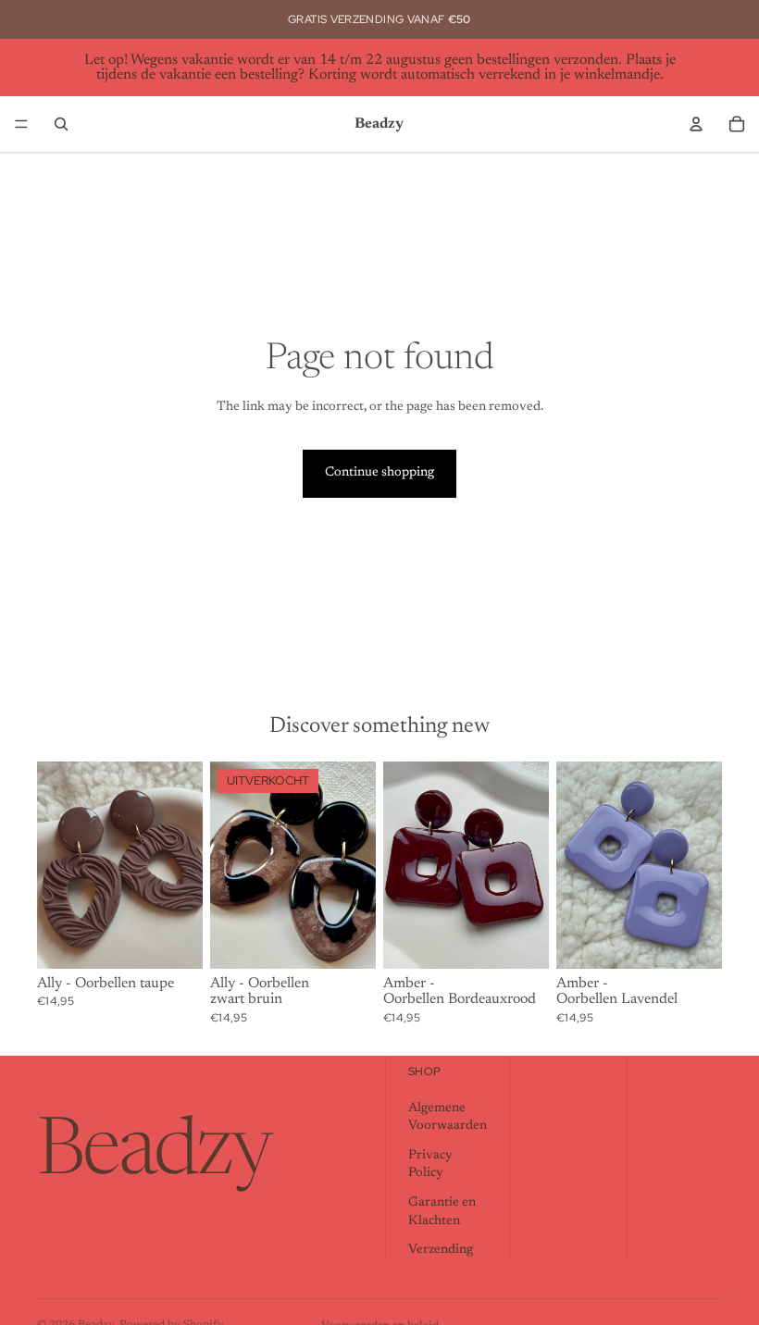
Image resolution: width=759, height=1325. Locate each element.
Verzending (440, 1250)
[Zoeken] (61, 124)
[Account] (696, 124)
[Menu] (21, 124)
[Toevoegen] (174, 940)
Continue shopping (379, 472)
